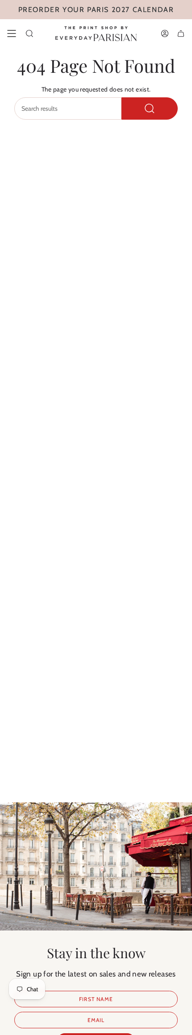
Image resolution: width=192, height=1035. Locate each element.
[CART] (181, 33)
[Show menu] (12, 33)
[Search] (149, 108)
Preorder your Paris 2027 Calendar (96, 9)
